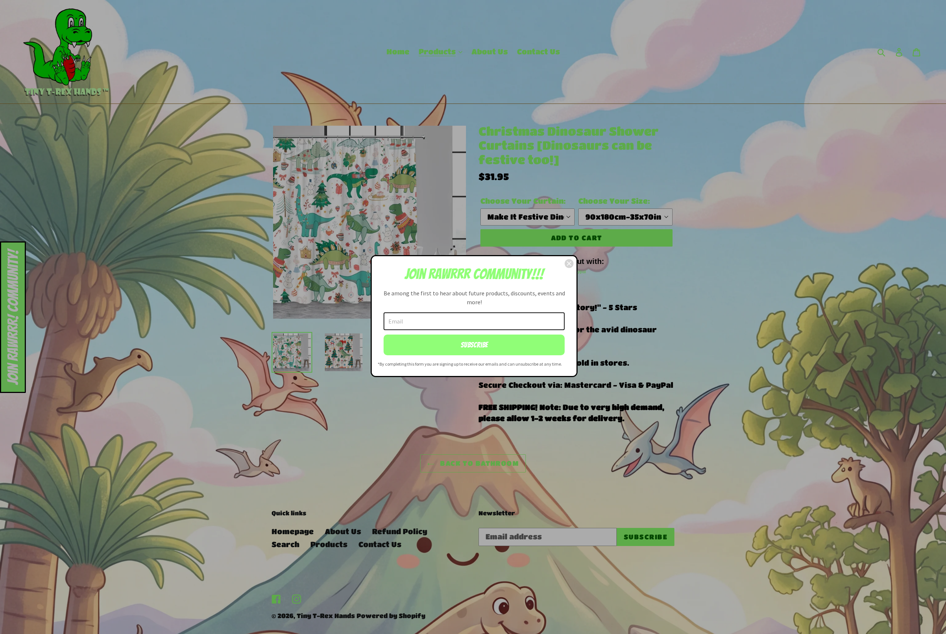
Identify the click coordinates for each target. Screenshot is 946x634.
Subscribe (474, 345)
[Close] (569, 263)
